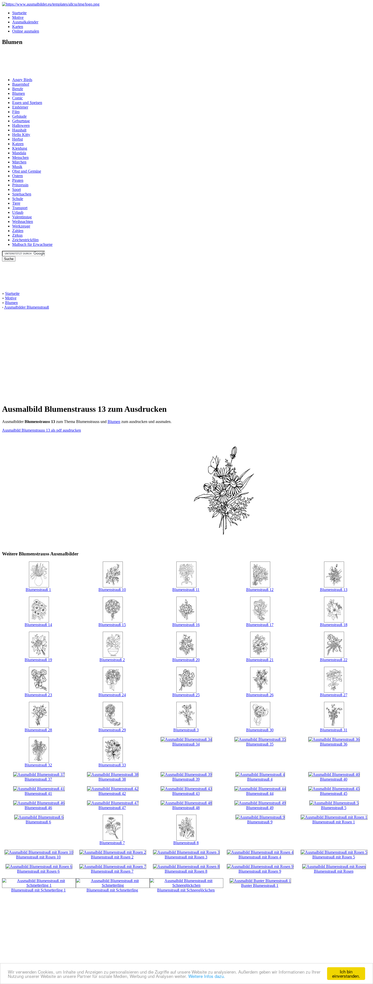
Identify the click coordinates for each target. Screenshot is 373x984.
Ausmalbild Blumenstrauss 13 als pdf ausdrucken (41, 430)
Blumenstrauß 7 (112, 843)
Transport (19, 208)
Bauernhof (20, 84)
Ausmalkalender (25, 22)
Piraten (17, 180)
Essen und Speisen (27, 102)
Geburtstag (21, 121)
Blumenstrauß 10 (112, 589)
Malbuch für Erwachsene (32, 244)
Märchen (19, 162)
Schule (17, 198)
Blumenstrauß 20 (186, 660)
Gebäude (19, 116)
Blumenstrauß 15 (112, 625)
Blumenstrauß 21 (260, 660)
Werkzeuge (21, 226)
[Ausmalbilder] (50, 4)
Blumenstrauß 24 (112, 695)
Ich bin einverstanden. (346, 973)
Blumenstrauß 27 (333, 695)
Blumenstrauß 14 (38, 625)
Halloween (21, 125)
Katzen (18, 144)
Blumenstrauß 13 (333, 589)
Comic (17, 98)
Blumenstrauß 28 (38, 730)
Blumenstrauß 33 (112, 765)
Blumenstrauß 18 (333, 625)
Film (16, 112)
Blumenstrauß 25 (186, 695)
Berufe (17, 89)
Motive (18, 17)
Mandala (19, 153)
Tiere (16, 203)
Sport (16, 189)
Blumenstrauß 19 (38, 660)
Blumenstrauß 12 (260, 589)
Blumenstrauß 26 (260, 695)
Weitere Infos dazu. (206, 976)
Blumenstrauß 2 (112, 660)
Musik (17, 166)
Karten (17, 26)
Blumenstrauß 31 (333, 730)
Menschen (20, 157)
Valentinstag (22, 217)
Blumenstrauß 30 (260, 730)
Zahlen (17, 231)
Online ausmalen (25, 31)
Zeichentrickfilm (25, 240)
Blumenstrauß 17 (260, 625)
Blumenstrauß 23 (38, 695)
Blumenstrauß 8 (186, 843)
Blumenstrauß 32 (38, 765)
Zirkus (17, 235)
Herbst (17, 139)
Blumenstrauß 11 (185, 589)
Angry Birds (22, 80)
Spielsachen (21, 194)
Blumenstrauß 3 (186, 730)
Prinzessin (20, 185)
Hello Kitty (21, 134)
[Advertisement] (17, 62)
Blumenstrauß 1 (38, 589)
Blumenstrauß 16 (186, 625)
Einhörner (20, 107)
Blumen (18, 93)
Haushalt (19, 130)
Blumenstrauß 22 (333, 660)
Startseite (19, 13)
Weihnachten (22, 221)
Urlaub (17, 212)
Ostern (17, 176)
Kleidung (19, 148)
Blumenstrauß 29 (112, 730)
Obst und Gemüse (26, 171)
